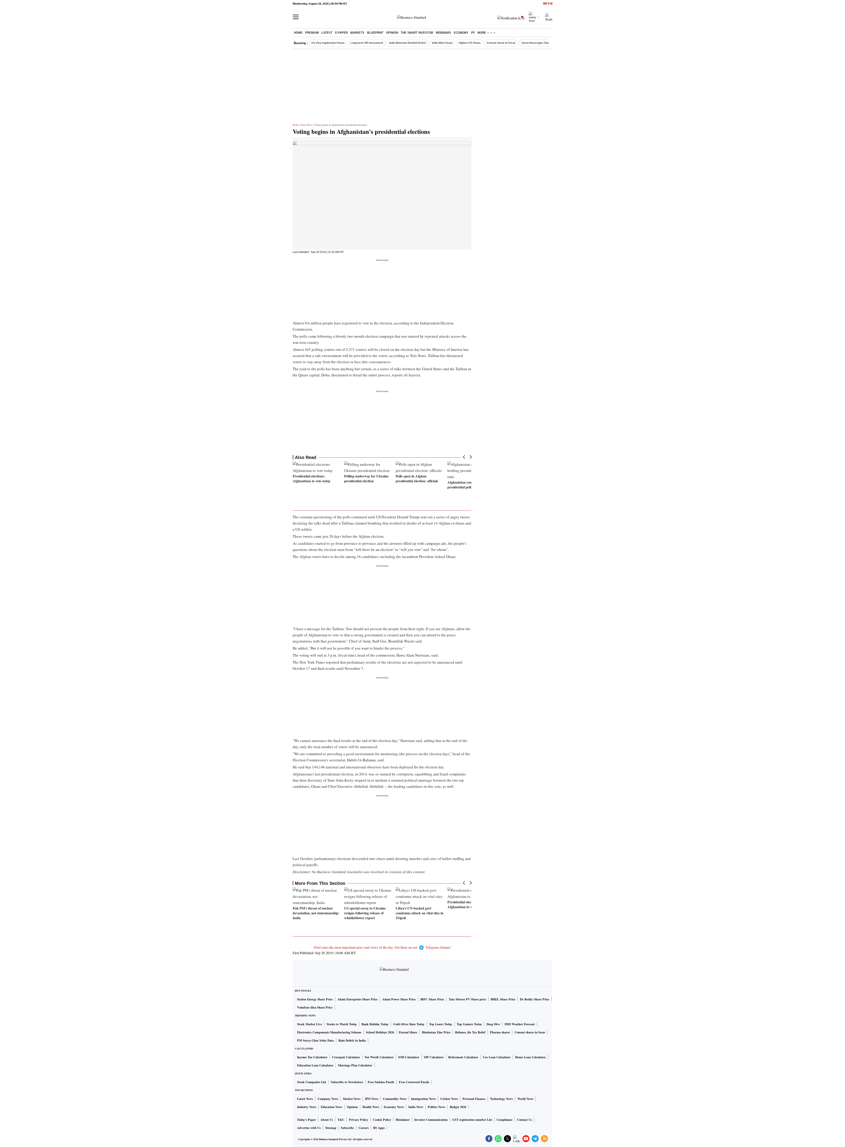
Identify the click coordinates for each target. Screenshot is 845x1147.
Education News (331, 1107)
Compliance (505, 1119)
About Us (326, 1119)
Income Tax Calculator (312, 1057)
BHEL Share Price (503, 999)
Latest (326, 32)
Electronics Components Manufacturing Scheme (329, 1032)
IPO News (371, 1098)
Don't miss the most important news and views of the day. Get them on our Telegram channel (382, 947)
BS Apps (379, 1127)
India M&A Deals (442, 42)
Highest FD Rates (470, 42)
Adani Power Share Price (399, 999)
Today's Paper (306, 1119)
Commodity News (394, 1098)
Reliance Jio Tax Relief (470, 1032)
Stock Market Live (309, 1024)
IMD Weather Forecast (520, 1024)
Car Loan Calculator (497, 1057)
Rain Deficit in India (352, 1040)
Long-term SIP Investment (367, 42)
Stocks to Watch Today (342, 1024)
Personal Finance (474, 1098)
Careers (363, 1127)
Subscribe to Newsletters (347, 1082)
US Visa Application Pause (328, 42)
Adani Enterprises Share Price (357, 999)
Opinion (392, 32)
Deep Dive (493, 1024)
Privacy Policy (358, 1119)
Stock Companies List (311, 1082)
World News (525, 1098)
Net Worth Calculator (379, 1057)
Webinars (443, 32)
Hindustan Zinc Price (436, 1032)
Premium (312, 32)
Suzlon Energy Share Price (315, 999)
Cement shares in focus (529, 1032)
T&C (341, 1119)
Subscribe (347, 1127)
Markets (357, 32)
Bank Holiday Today (375, 1024)
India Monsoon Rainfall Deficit (407, 42)
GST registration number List (472, 1119)
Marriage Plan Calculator (355, 1065)
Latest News (305, 1098)
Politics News (436, 1107)
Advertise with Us (309, 1127)
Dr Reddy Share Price (534, 999)
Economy (461, 32)
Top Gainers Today (469, 1024)
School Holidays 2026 (380, 1032)
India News (306, 124)
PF (473, 32)
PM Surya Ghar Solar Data (315, 1040)
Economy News (394, 1107)
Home (298, 32)
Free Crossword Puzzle (414, 1082)
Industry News (306, 1107)
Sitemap (330, 1127)
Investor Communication (431, 1119)
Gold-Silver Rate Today (408, 1024)
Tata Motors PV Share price (467, 999)
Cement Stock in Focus (501, 42)
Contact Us (524, 1119)
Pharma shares (500, 1032)
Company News (328, 1098)
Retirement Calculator (463, 1057)
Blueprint (375, 32)
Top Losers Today (440, 1024)
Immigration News (423, 1098)
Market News (351, 1098)
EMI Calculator (408, 1057)
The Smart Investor (417, 32)
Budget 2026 (458, 1107)
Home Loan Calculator (530, 1057)
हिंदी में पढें (547, 4)
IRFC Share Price (432, 999)
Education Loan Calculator (315, 1065)
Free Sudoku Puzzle (381, 1082)
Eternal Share (408, 1032)
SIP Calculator (434, 1057)
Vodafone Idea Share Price (314, 1007)
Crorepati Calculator (346, 1057)
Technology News (501, 1098)
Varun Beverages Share (536, 42)
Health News (370, 1107)
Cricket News (449, 1098)
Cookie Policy (382, 1119)
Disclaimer (403, 1119)
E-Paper (341, 32)
